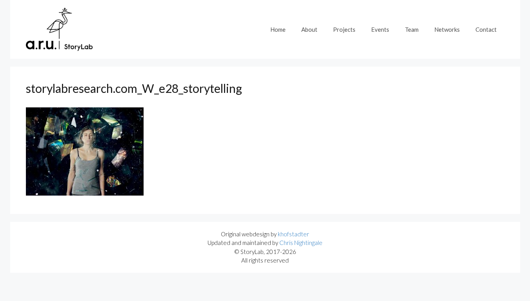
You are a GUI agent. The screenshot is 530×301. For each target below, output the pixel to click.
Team (412, 29)
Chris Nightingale (300, 242)
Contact (486, 29)
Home (278, 29)
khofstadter (293, 234)
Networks (447, 29)
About (309, 29)
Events (380, 29)
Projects (344, 29)
